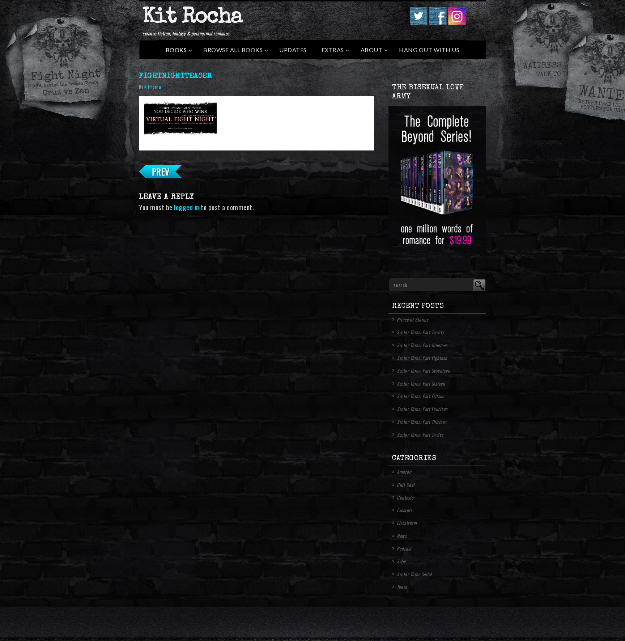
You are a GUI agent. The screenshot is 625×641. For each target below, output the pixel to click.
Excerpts (404, 510)
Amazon (404, 471)
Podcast (404, 548)
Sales (402, 561)
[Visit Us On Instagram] (456, 22)
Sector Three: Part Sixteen (421, 383)
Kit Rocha (192, 18)
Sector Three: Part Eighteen (422, 357)
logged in (186, 207)
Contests (405, 497)
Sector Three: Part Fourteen (422, 408)
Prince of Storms (412, 319)
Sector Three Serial (414, 574)
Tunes (402, 586)
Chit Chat (406, 484)
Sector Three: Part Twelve (420, 434)
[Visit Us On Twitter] (418, 22)
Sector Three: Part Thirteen (422, 421)
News (402, 535)
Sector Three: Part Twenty (420, 332)
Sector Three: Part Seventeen (423, 370)
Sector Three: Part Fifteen (420, 396)
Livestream (407, 522)
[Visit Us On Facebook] (437, 22)
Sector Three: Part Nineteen (422, 345)
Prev (161, 171)
